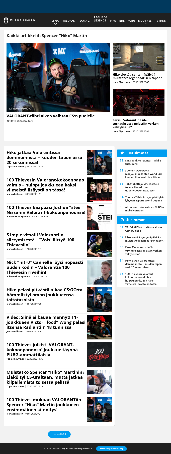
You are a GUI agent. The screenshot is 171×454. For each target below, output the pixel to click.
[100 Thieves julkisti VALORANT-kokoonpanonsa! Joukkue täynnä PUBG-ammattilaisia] (99, 354)
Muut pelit (146, 20)
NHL (122, 20)
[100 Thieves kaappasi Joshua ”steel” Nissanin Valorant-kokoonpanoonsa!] (100, 217)
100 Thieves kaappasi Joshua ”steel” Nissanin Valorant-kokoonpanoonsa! (46, 209)
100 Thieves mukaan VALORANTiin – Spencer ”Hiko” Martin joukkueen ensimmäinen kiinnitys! (45, 405)
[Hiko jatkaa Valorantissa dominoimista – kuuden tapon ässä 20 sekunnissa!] (99, 162)
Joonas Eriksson (15, 193)
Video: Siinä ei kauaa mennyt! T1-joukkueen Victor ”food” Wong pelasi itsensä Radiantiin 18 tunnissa (46, 322)
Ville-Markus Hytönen (18, 216)
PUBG (131, 20)
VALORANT (69, 20)
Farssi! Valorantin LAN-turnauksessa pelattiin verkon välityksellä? (136, 123)
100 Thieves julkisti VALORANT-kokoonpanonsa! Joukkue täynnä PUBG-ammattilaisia (42, 350)
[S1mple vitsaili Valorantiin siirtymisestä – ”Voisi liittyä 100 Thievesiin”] (99, 244)
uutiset (11, 120)
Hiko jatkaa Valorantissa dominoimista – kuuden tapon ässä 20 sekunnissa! (44, 157)
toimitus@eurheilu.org (111, 448)
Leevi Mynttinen (122, 82)
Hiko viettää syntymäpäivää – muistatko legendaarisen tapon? (137, 76)
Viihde (161, 20)
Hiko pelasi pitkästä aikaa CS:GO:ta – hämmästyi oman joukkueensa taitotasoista (46, 295)
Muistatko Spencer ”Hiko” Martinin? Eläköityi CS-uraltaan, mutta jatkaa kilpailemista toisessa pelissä (45, 377)
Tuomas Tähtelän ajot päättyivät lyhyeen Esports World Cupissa (145, 198)
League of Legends (100, 18)
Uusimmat (135, 219)
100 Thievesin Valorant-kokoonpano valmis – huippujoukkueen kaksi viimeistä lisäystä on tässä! (45, 185)
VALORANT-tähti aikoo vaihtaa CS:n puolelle (51, 116)
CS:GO (55, 20)
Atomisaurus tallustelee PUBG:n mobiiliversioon (144, 208)
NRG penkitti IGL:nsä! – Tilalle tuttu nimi (143, 162)
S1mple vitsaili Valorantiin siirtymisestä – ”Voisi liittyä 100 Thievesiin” (40, 240)
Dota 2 (85, 20)
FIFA (113, 20)
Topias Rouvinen (16, 166)
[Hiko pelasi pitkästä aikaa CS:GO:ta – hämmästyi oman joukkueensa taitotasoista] (99, 299)
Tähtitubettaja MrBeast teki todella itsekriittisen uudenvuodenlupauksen (142, 187)
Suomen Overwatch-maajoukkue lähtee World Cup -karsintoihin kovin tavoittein (144, 174)
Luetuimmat (136, 152)
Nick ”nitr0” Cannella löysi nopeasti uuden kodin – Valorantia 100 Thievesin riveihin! (45, 267)
